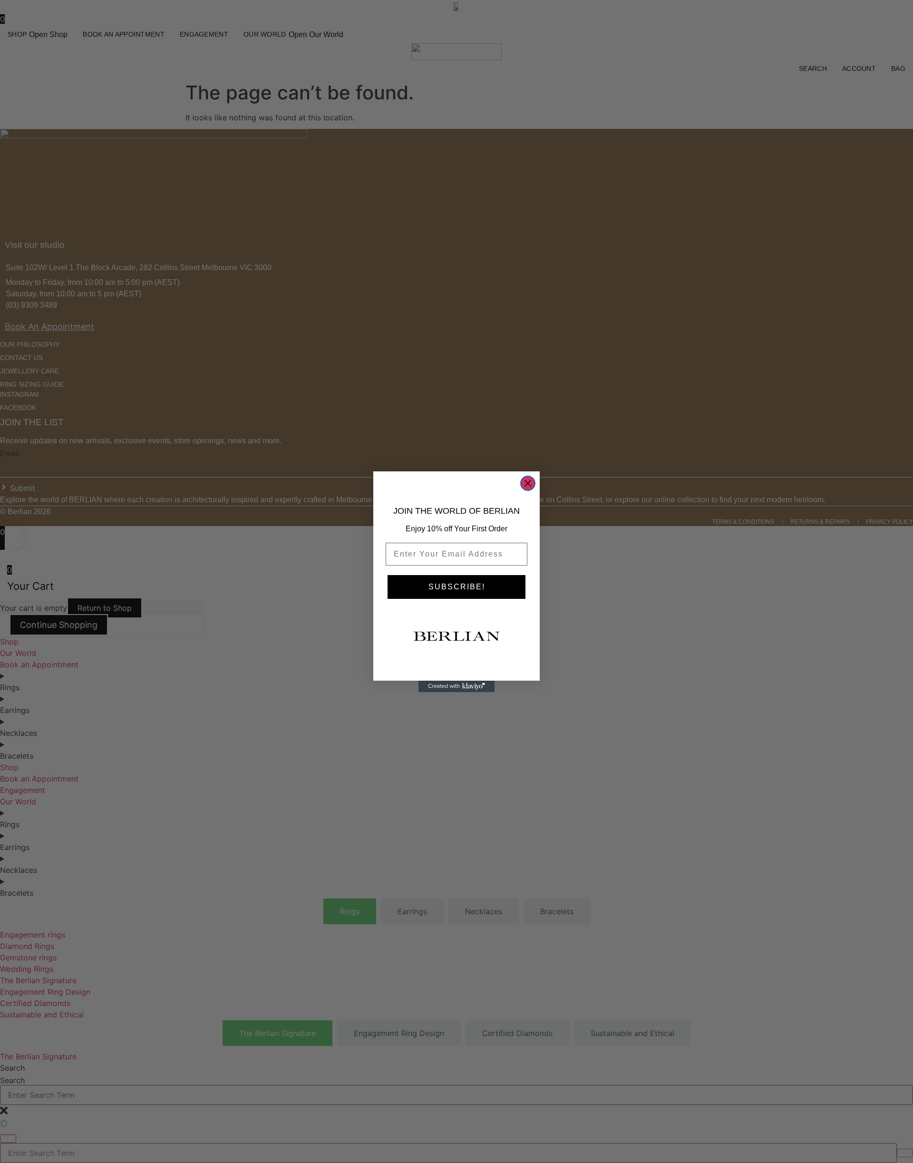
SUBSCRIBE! (456, 587)
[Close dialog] (528, 483)
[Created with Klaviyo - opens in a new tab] (456, 686)
